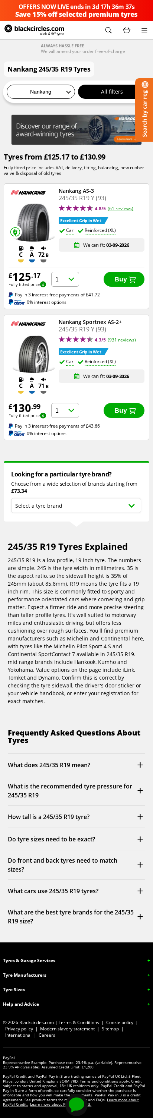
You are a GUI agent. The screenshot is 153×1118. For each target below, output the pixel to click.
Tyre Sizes (14, 989)
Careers (47, 1035)
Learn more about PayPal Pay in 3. (60, 1104)
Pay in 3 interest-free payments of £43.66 (57, 426)
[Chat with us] (76, 1105)
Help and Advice (21, 1004)
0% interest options (46, 302)
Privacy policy (19, 1029)
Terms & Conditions (79, 1022)
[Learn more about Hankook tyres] (76, 129)
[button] (108, 30)
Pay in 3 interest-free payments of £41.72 (57, 294)
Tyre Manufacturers (24, 975)
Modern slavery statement (67, 1029)
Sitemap (110, 1029)
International (18, 1035)
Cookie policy (119, 1022)
